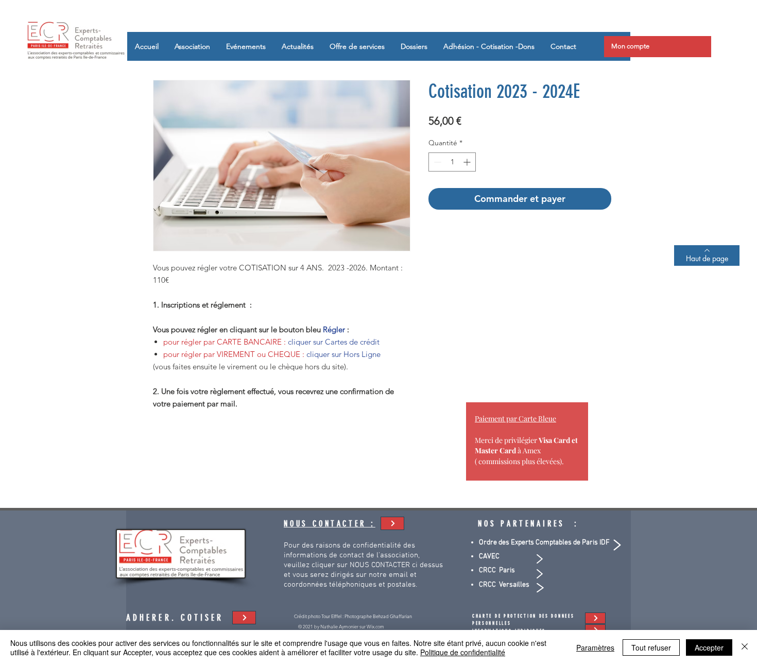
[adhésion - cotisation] (392, 523)
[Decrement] (436, 162)
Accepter (709, 647)
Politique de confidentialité (462, 652)
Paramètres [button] (595, 647)
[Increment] (467, 162)
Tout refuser (651, 647)
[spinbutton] (452, 162)
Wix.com (375, 626)
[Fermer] (744, 647)
